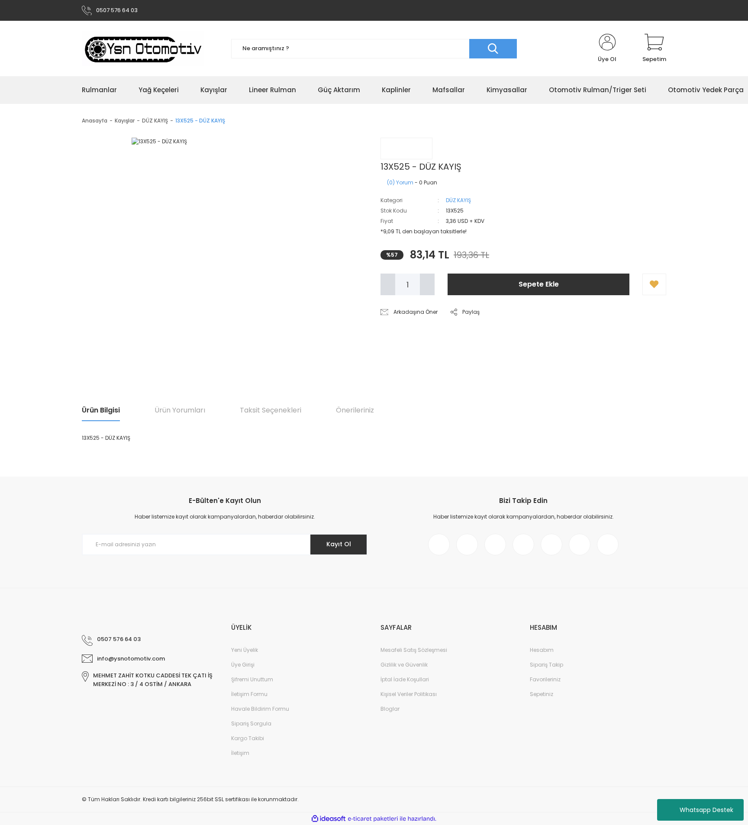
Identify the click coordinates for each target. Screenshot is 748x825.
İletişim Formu (249, 694)
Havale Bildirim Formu (260, 708)
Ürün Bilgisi (101, 410)
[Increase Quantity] (427, 284)
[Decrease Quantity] (387, 284)
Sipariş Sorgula (251, 723)
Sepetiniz (541, 694)
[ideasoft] (328, 819)
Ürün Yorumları (180, 410)
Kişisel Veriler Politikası (408, 694)
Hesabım (542, 650)
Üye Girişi (243, 664)
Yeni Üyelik (244, 650)
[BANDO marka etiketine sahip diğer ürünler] (406, 148)
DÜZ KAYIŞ (458, 200)
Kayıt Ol (338, 544)
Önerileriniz (355, 410)
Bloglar (390, 708)
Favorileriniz (545, 679)
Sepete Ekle (539, 284)
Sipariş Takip (546, 664)
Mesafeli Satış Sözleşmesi (413, 650)
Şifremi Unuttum (252, 679)
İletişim (240, 753)
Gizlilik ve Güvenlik (404, 664)
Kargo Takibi (247, 738)
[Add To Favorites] (654, 284)
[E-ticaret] (373, 819)
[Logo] (143, 48)
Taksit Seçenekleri (270, 410)
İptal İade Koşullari (404, 679)
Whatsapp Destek (706, 810)
